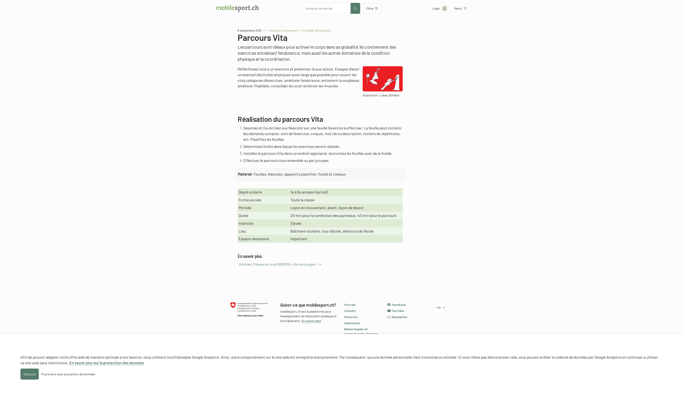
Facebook (398, 305)
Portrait (350, 305)
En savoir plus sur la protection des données (106, 362)
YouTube (397, 311)
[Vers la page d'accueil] (237, 8)
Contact (350, 311)
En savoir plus (311, 321)
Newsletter (399, 317)
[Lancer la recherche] (355, 8)
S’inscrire (351, 317)
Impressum (352, 323)
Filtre (370, 8)
